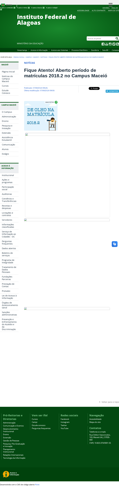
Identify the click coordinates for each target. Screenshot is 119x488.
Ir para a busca (37, 8)
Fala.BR (105, 50)
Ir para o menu (23, 8)
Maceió (36, 57)
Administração (9, 423)
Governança (22, 50)
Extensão (7, 437)
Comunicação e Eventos (13, 426)
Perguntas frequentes (41, 428)
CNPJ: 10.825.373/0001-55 (100, 443)
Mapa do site (95, 422)
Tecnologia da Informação (14, 458)
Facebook (103, 44)
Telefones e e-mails (97, 432)
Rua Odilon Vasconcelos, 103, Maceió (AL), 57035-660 (99, 437)
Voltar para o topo (110, 402)
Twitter (113, 44)
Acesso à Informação (39, 50)
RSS (117, 44)
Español (106, 8)
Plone (37, 484)
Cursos (35, 419)
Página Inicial (18, 57)
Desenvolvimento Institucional (10, 430)
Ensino (6, 434)
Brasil (9, 5)
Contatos (115, 50)
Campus (28, 57)
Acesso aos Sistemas (59, 50)
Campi (34, 422)
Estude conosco (38, 425)
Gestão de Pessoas (11, 440)
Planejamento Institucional (9, 450)
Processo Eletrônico (80, 50)
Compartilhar (113, 91)
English (115, 8)
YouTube (106, 44)
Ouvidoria (95, 50)
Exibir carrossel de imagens (51, 102)
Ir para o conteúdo (7, 8)
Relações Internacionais (13, 455)
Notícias (43, 57)
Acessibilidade (95, 419)
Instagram (110, 44)
